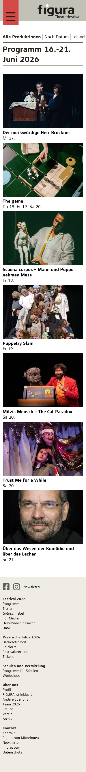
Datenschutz (12, 752)
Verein (8, 714)
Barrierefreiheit (14, 642)
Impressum (11, 747)
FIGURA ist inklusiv (17, 694)
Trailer (8, 608)
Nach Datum (57, 36)
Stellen (8, 709)
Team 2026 (11, 704)
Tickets (8, 657)
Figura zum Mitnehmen (21, 738)
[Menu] (10, 16)
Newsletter (32, 587)
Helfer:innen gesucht (19, 623)
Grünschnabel (13, 613)
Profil (7, 690)
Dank (7, 628)
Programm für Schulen (20, 671)
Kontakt (9, 733)
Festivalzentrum (15, 652)
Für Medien (11, 618)
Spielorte (10, 647)
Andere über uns (15, 699)
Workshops (12, 675)
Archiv (7, 719)
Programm (11, 604)
